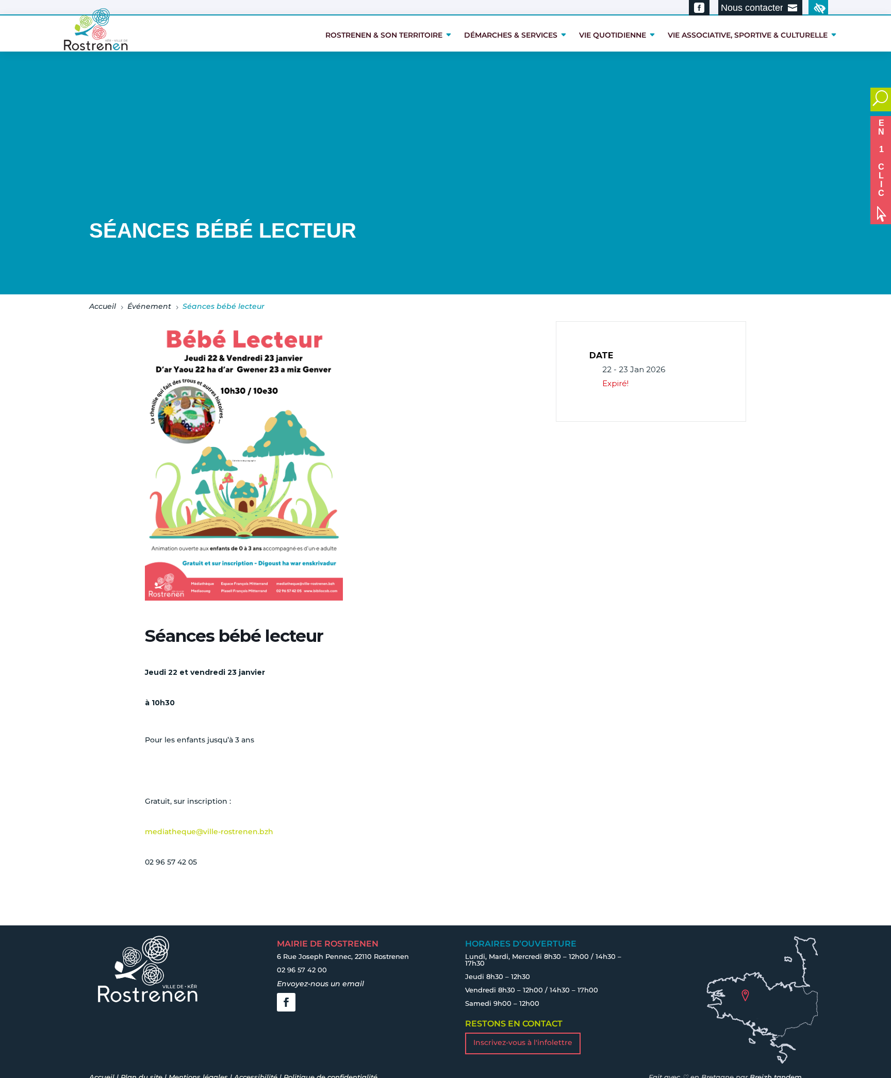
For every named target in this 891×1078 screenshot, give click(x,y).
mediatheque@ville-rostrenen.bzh (209, 831)
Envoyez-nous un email (320, 983)
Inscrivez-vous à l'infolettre (522, 1042)
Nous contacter (752, 8)
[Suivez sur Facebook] (286, 1002)
